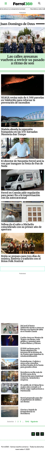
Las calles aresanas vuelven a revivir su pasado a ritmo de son (22, 59)
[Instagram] (42, 434)
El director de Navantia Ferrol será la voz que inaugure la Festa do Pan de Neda (22, 163)
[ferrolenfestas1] (22, 19)
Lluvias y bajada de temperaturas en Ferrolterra (28, 411)
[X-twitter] (37, 434)
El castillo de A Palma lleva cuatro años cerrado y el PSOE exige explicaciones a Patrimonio (32, 388)
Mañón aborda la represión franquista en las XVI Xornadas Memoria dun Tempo (19, 132)
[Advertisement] (22, 297)
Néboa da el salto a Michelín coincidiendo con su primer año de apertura (21, 227)
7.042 (27, 421)
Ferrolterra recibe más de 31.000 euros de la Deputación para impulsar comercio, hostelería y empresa (31, 376)
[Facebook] (33, 434)
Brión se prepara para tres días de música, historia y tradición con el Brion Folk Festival (21, 258)
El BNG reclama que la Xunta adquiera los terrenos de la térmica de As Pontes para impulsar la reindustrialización (32, 352)
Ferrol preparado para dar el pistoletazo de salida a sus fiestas (31, 400)
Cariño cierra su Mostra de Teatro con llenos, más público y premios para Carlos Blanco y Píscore (31, 340)
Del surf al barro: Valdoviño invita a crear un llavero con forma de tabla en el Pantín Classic (32, 329)
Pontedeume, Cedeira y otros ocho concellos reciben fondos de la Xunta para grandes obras (31, 364)
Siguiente (34, 421)
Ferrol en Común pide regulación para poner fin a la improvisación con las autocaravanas (20, 195)
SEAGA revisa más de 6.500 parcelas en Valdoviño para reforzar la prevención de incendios (22, 100)
